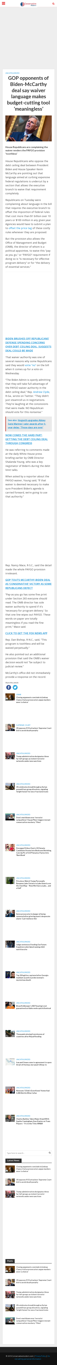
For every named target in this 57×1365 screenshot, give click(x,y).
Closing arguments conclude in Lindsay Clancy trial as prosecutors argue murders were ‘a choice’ (33, 699)
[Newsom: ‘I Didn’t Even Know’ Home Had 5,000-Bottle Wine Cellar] (10, 1089)
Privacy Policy (40, 1356)
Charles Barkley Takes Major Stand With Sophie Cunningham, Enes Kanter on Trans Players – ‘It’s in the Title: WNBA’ (33, 1121)
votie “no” (30, 365)
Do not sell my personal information (32, 1357)
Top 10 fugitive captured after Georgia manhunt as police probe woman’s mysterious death (32, 977)
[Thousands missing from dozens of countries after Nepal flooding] (10, 1033)
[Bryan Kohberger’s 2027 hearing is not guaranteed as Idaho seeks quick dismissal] (10, 1005)
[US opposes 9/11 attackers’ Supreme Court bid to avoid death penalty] (10, 727)
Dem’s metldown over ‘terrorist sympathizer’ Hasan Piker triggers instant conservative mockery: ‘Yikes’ (33, 820)
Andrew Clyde (41, 392)
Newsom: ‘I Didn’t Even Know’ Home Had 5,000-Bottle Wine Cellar (33, 1092)
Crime (18, 694)
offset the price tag (20, 228)
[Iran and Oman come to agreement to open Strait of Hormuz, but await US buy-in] (10, 1061)
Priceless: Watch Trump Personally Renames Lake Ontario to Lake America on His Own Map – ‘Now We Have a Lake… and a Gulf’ (33, 884)
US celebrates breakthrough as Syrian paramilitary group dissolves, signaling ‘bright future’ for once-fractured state (32, 789)
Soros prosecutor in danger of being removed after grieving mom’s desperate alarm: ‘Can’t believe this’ (33, 916)
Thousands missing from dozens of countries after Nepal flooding (30, 1035)
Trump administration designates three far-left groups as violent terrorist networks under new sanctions (32, 758)
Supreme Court (23, 725)
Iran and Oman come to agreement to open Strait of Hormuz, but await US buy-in (33, 1063)
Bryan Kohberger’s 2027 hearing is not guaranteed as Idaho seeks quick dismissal (33, 1007)
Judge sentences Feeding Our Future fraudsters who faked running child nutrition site (31, 947)
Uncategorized (12, 73)
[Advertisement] (28, 38)
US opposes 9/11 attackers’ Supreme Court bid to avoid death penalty (33, 729)
